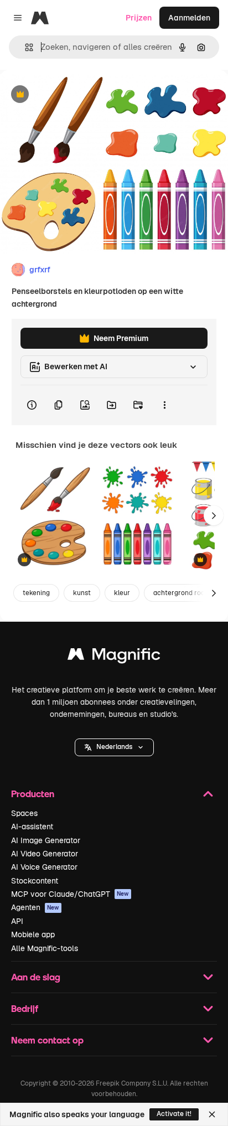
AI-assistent (32, 826)
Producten (32, 793)
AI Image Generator (45, 840)
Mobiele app (33, 934)
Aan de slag (35, 977)
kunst (82, 592)
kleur (122, 592)
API (17, 921)
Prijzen (139, 18)
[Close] (212, 1114)
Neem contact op (47, 1040)
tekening (36, 592)
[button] (114, 747)
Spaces (24, 813)
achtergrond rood (181, 592)
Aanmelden (189, 18)
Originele (72, 95)
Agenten (35, 907)
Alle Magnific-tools (44, 948)
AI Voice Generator (44, 867)
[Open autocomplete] (24, 47)
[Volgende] (214, 515)
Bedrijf (24, 1008)
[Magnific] (114, 656)
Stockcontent (34, 881)
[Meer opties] (164, 405)
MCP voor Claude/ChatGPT (70, 894)
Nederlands (114, 746)
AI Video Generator (44, 854)
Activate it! (174, 1113)
